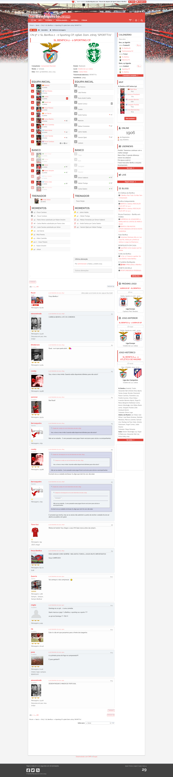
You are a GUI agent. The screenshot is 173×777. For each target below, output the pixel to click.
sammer (34, 397)
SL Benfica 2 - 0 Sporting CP (72, 40)
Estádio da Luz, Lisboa (85, 69)
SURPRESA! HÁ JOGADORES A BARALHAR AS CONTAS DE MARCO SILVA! (130, 221)
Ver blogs (136, 276)
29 (144, 769)
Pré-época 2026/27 (124, 160)
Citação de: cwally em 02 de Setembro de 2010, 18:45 (66, 486)
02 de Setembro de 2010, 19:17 (56, 605)
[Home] (49, 13)
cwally (33, 371)
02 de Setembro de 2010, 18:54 (56, 550)
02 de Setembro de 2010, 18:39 (56, 345)
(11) (131, 292)
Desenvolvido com (82, 756)
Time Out (35, 525)
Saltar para (81, 723)
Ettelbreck (35, 345)
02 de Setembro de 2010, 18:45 (56, 449)
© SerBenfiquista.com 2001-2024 (36, 773)
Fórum (84, 20)
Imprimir (32, 282)
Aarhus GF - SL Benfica (130, 288)
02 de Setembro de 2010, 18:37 (56, 293)
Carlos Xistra (83, 72)
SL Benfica (125, 57)
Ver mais (129, 168)
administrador (82, 264)
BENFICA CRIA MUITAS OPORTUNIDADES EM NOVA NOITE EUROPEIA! (130, 229)
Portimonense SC (127, 51)
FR (32, 629)
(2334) (131, 326)
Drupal (95, 756)
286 (37, 286)
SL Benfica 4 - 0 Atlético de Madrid (130, 358)
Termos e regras (133, 766)
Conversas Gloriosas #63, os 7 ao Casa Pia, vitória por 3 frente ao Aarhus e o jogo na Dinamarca (130, 239)
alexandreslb (36, 314)
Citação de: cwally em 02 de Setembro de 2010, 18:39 (66, 428)
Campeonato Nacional (48, 66)
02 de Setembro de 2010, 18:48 (56, 481)
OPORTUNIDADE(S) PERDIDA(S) (130, 270)
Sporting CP (126, 69)
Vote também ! (130, 118)
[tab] (92, 259)
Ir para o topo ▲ (142, 766)
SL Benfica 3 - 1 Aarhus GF (130, 323)
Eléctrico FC (126, 60)
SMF (89, 756)
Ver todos (129, 440)
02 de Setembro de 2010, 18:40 (56, 397)
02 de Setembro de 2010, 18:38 (56, 313)
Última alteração (81, 259)
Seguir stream (129, 182)
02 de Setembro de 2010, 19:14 (56, 576)
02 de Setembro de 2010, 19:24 (56, 652)
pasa (33, 652)
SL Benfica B (126, 48)
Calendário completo (129, 75)
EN (35, 20)
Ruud (33, 293)
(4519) (131, 363)
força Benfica (36, 551)
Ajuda (126, 766)
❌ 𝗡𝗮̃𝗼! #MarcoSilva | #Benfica (130, 264)
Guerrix (34, 576)
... (35, 286)
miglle (33, 605)
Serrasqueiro (36, 423)
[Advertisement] (93, 16)
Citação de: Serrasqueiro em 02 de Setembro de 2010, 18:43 (68, 454)
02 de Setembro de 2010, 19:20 (56, 629)
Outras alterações (82, 270)
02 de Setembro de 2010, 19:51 (56, 680)
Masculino (122, 39)
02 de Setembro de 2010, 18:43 (56, 423)
